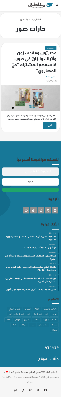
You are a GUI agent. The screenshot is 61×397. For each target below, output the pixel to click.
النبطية (36, 319)
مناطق (54, 330)
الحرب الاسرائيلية (41, 314)
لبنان (14, 325)
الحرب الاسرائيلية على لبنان (19, 314)
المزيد (50, 125)
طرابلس (23, 325)
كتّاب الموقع (48, 359)
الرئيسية (35, 20)
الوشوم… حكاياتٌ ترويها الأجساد (39, 247)
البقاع (37, 309)
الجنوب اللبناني (14, 309)
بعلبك (8, 319)
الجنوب (27, 309)
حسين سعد (51, 76)
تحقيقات (51, 48)
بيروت (54, 325)
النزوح (26, 319)
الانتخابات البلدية (50, 309)
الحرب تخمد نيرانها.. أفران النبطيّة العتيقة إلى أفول (31, 289)
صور (32, 325)
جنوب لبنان (42, 325)
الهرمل (17, 319)
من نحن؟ (52, 347)
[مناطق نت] (40, 5)
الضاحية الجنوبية (50, 319)
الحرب (54, 314)
